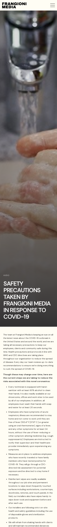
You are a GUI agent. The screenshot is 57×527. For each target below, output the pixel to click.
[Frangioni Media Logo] (14, 5)
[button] (53, 5)
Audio (6, 275)
